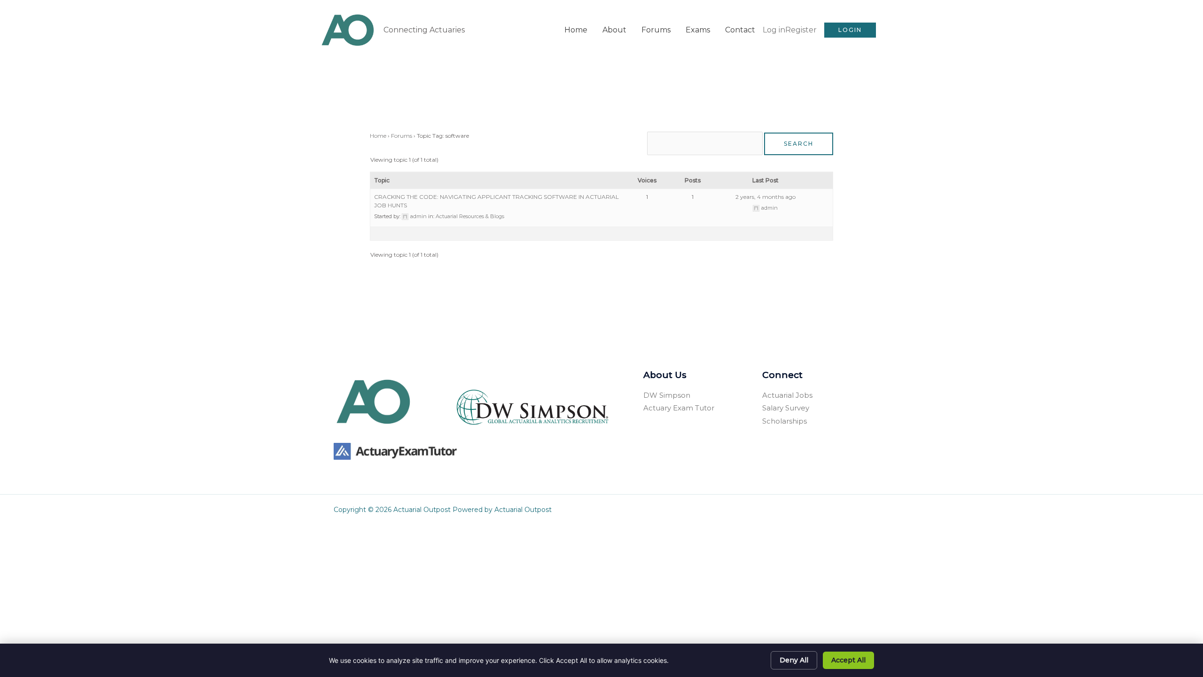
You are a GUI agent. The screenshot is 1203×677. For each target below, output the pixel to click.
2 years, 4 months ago (765, 196)
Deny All (794, 660)
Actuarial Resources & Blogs (470, 216)
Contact (740, 29)
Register (801, 29)
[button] (850, 30)
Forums (656, 29)
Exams (698, 29)
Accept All (848, 660)
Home (575, 29)
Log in (774, 29)
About (614, 29)
